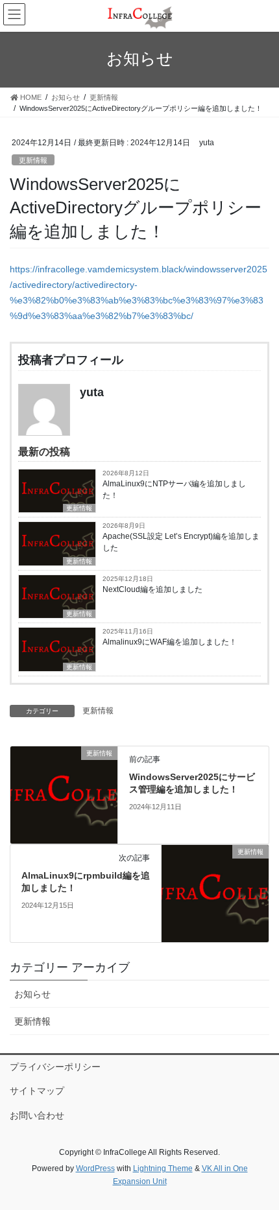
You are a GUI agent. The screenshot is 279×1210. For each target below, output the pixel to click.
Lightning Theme (163, 1168)
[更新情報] (63, 794)
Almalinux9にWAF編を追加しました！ (170, 642)
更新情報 (33, 160)
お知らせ (32, 994)
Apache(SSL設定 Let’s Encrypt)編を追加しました (181, 542)
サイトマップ (37, 1090)
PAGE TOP (259, 1162)
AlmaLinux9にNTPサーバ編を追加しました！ (174, 489)
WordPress (95, 1168)
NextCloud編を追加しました (152, 589)
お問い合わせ (37, 1115)
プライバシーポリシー (55, 1067)
